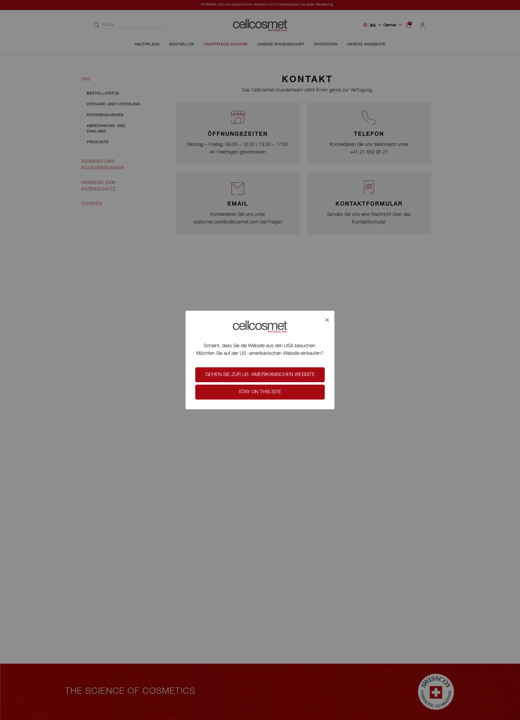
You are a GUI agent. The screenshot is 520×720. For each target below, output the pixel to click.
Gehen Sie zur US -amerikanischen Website (260, 374)
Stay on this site (260, 392)
